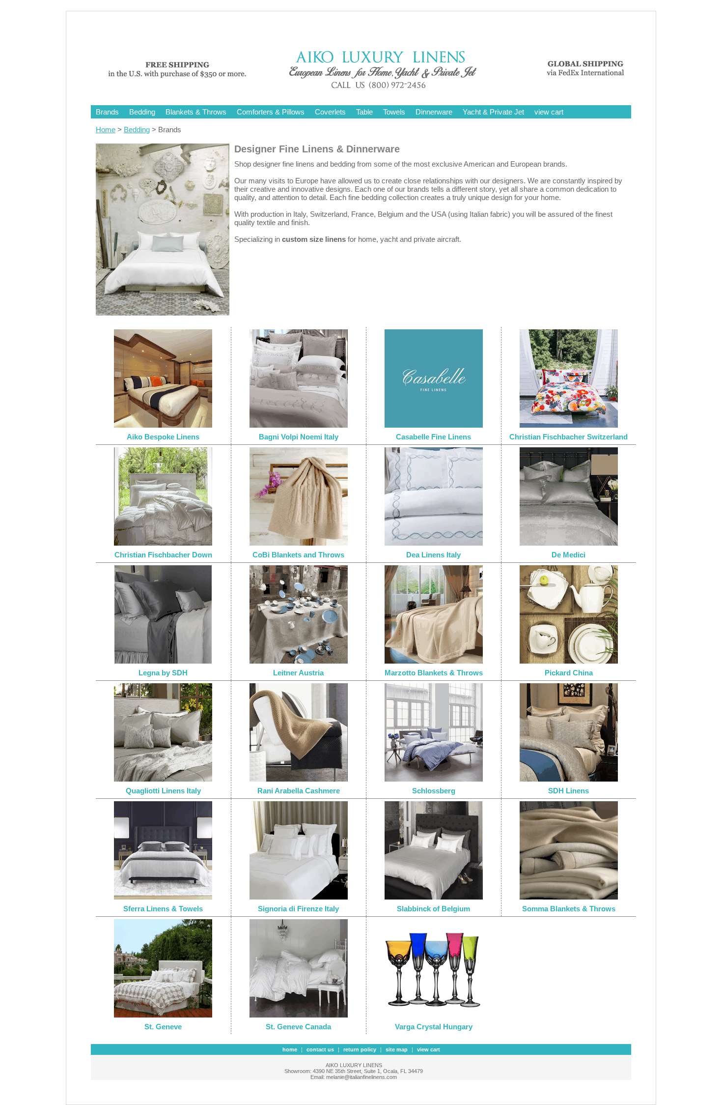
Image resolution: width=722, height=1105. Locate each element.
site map (397, 1049)
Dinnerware (434, 112)
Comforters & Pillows (271, 112)
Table (364, 112)
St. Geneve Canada (298, 1026)
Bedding (142, 112)
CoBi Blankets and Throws (298, 555)
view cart (548, 112)
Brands (107, 112)
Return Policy (359, 1049)
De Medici (568, 555)
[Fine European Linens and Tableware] (368, 90)
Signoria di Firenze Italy (298, 908)
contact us (320, 1049)
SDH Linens (568, 790)
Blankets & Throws (196, 112)
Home (105, 129)
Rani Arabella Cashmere (298, 790)
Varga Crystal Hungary (433, 1026)
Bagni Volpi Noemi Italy (298, 437)
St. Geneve (163, 1026)
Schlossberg (433, 790)
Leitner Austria (298, 673)
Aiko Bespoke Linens (163, 437)
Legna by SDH (163, 673)
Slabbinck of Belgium (433, 908)
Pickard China (569, 673)
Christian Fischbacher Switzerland (568, 437)
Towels (394, 112)
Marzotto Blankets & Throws (434, 673)
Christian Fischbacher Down (163, 555)
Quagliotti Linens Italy (163, 790)
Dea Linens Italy (433, 555)
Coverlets (330, 112)
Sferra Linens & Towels (163, 908)
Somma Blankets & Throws (568, 908)
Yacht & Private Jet (493, 112)
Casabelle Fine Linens (433, 437)
